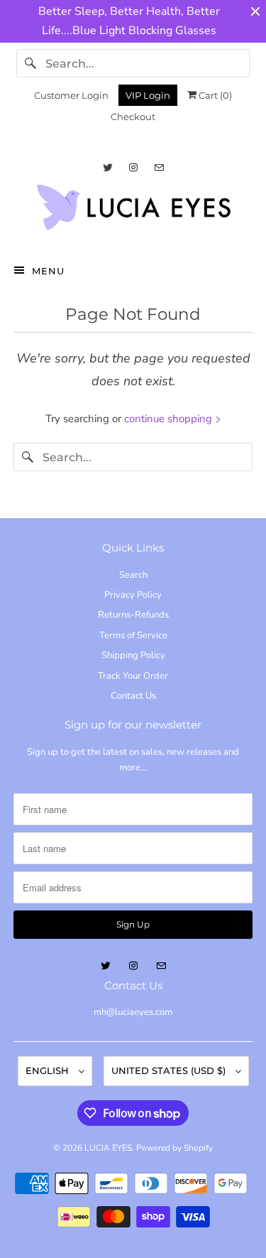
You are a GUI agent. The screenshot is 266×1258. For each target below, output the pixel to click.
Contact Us (133, 695)
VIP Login (148, 95)
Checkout (133, 116)
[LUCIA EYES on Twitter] (108, 167)
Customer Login (71, 95)
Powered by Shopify (174, 1148)
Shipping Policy (133, 655)
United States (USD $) (169, 1070)
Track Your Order (133, 676)
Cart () (214, 95)
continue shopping (169, 419)
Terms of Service (133, 635)
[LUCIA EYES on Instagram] (133, 167)
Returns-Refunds (133, 614)
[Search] (30, 63)
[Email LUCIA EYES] (159, 167)
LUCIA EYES (108, 1148)
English (49, 1070)
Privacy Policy (133, 594)
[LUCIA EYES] (132, 211)
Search (133, 575)
